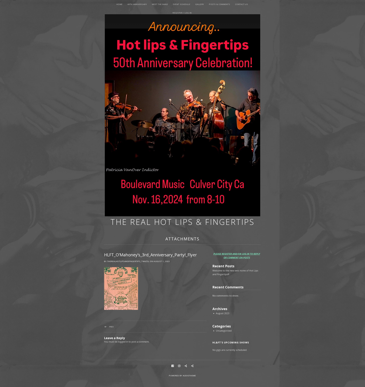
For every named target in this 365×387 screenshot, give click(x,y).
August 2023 (222, 313)
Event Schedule (181, 4)
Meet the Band (160, 4)
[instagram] (179, 365)
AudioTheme (189, 375)
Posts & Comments (219, 4)
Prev (111, 326)
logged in (123, 341)
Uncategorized (224, 330)
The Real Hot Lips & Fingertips (182, 221)
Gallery (199, 4)
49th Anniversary (137, 4)
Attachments (182, 239)
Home (119, 4)
